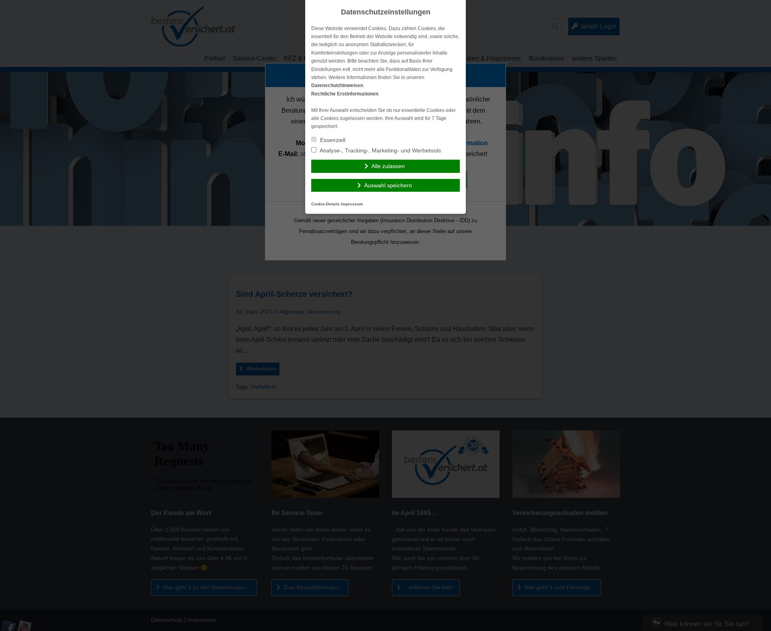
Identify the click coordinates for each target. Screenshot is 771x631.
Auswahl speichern (388, 185)
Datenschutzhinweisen (337, 85)
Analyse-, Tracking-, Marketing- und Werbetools (379, 150)
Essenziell (331, 140)
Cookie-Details (325, 204)
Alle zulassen (388, 166)
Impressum (352, 204)
